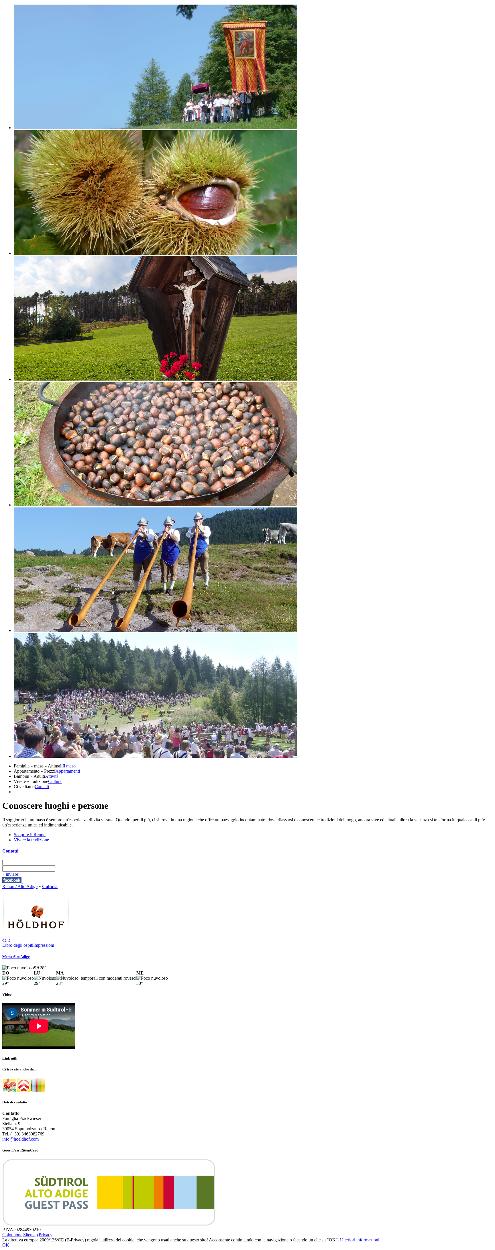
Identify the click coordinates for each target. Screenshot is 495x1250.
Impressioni (43, 945)
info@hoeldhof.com (20, 1139)
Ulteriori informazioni (359, 1239)
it (8, 940)
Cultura (55, 781)
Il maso (69, 765)
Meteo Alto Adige (16, 956)
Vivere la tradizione (31, 839)
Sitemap (30, 1234)
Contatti (42, 786)
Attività (51, 776)
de (4, 940)
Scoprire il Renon (30, 834)
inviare (12, 874)
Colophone (12, 1234)
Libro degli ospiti (17, 945)
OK (5, 1245)
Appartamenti (67, 771)
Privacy (45, 1234)
